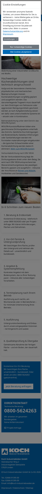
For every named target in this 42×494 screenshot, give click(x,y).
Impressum (8, 34)
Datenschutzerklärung (13, 31)
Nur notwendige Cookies (21, 47)
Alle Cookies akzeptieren (21, 52)
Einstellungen (9, 39)
